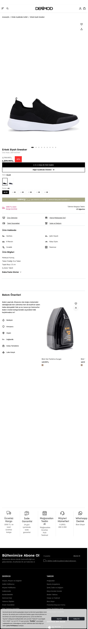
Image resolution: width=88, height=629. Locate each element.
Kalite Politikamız (8, 584)
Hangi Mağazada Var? (58, 218)
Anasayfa (5, 17)
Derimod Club (7, 598)
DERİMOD (6, 576)
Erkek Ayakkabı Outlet (19, 17)
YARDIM (50, 576)
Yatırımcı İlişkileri (8, 601)
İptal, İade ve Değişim (55, 588)
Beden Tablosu (52, 595)
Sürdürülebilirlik (7, 595)
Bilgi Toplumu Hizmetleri (10, 608)
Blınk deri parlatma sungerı (51, 359)
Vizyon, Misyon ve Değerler (12, 581)
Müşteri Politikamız (9, 588)
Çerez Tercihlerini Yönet (55, 608)
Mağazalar (51, 581)
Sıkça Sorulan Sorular (54, 591)
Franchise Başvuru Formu (56, 605)
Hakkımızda (6, 591)
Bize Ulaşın (51, 601)
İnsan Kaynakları (8, 605)
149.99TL (45, 362)
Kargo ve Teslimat (53, 598)
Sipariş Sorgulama (53, 584)
